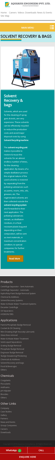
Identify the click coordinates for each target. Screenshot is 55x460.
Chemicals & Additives (10, 359)
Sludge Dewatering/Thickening (14, 356)
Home (4, 12)
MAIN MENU (27, 27)
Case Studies (6, 411)
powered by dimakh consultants (27, 446)
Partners (4, 418)
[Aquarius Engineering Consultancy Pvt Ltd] (27, 7)
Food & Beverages (9, 366)
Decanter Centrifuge (9, 307)
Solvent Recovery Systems (12, 300)
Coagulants (5, 380)
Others (4, 369)
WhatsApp (11, 450)
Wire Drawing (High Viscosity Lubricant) (17, 331)
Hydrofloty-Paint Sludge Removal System (18, 293)
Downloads (30, 12)
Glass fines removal (9, 335)
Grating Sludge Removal (11, 345)
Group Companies (9, 425)
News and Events (8, 422)
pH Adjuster (6, 390)
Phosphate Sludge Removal (12, 349)
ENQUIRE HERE (27, 456)
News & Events (44, 12)
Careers (13, 12)
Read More (14, 258)
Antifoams (5, 387)
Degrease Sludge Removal (12, 352)
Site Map (5, 15)
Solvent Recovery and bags (12, 363)
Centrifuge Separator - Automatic (15, 290)
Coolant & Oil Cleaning (10, 328)
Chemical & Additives (10, 297)
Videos (21, 12)
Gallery (4, 415)
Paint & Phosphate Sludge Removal (16, 325)
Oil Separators (7, 311)
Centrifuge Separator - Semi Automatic (17, 286)
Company (5, 408)
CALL (41, 450)
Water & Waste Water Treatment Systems (18, 304)
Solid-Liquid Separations (11, 342)
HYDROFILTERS (7, 314)
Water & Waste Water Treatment (15, 338)
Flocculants (5, 383)
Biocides (4, 394)
